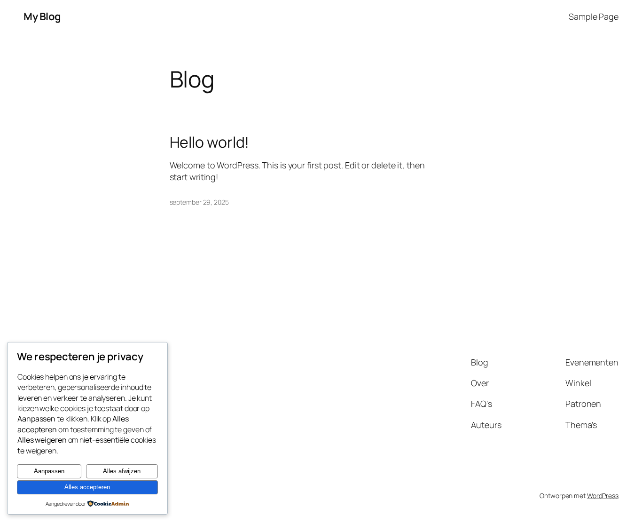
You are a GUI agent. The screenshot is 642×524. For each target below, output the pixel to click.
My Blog (42, 16)
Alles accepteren (87, 487)
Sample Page (594, 16)
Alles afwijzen (122, 471)
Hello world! (210, 142)
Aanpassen (49, 471)
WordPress (603, 495)
